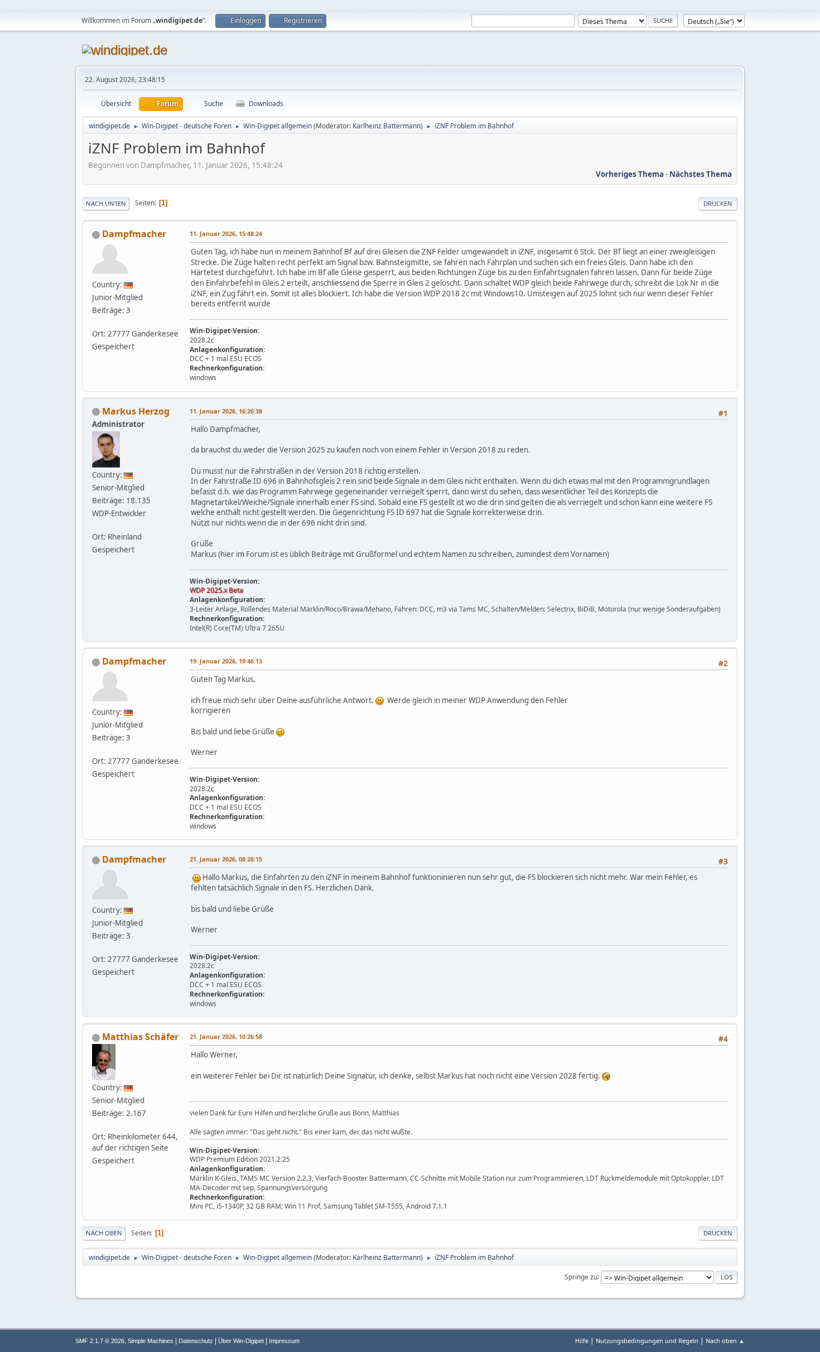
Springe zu (581, 1276)
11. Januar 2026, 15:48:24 (226, 233)
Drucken (717, 203)
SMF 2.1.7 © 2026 (99, 1340)
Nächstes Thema (700, 174)
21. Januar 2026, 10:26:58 (226, 1036)
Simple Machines (150, 1340)
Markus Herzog (136, 411)
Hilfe (582, 1340)
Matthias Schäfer (140, 1037)
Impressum (284, 1340)
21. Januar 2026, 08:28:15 (226, 859)
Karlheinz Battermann (387, 126)
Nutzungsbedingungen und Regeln (647, 1340)
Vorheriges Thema (630, 174)
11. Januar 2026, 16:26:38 (226, 411)
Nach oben (104, 1233)
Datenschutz (196, 1340)
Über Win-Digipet (241, 1340)
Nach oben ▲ (725, 1340)
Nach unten (106, 203)
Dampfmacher (134, 234)
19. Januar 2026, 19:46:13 (226, 661)
